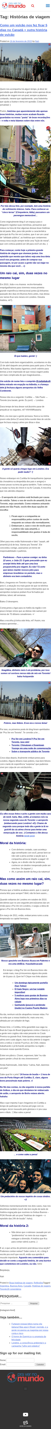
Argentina (4, 1286)
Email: (3, 1364)
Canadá (27, 1286)
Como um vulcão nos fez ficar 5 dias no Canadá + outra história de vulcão (23, 29)
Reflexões (38, 1283)
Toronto (3, 1289)
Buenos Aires (16, 1286)
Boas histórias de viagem (21, 1283)
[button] (25, 1388)
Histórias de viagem (41, 1286)
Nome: (3, 1360)
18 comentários (14, 1289)
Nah (37, 41)
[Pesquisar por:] (14, 1303)
